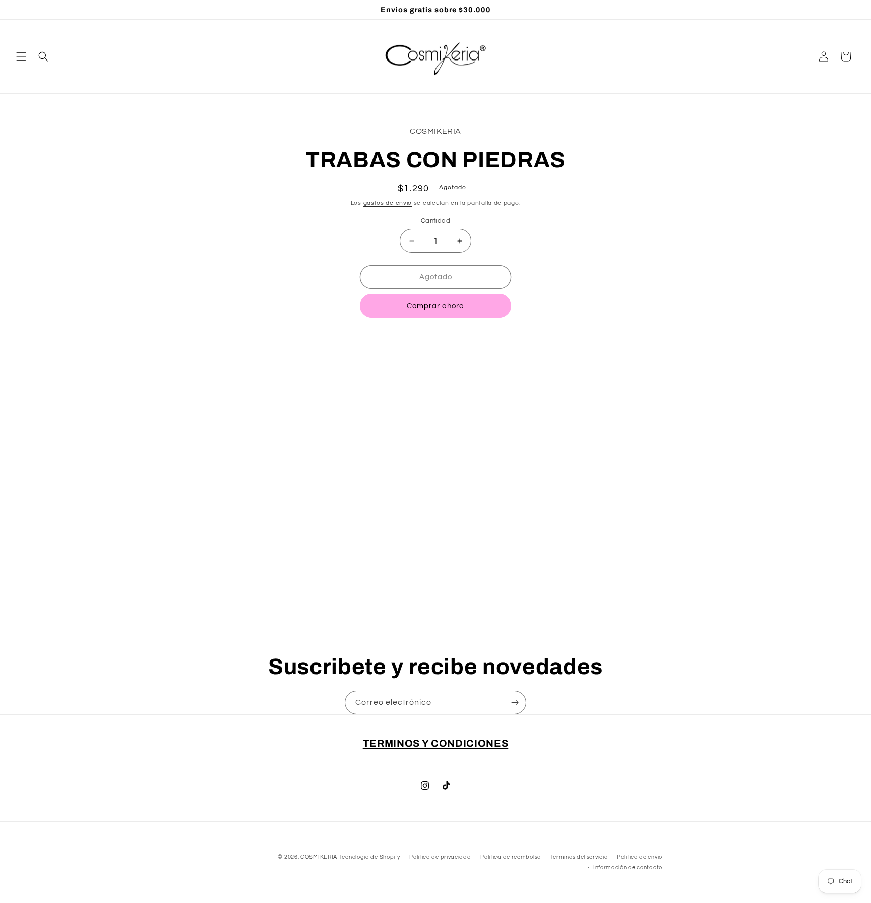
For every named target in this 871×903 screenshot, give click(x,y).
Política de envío (639, 857)
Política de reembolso (510, 857)
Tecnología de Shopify (369, 857)
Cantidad (435, 220)
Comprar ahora (435, 306)
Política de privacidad (440, 857)
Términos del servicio (579, 857)
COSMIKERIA (318, 857)
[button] (21, 56)
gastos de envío (387, 203)
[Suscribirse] (515, 702)
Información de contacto (627, 867)
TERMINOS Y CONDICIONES (436, 743)
